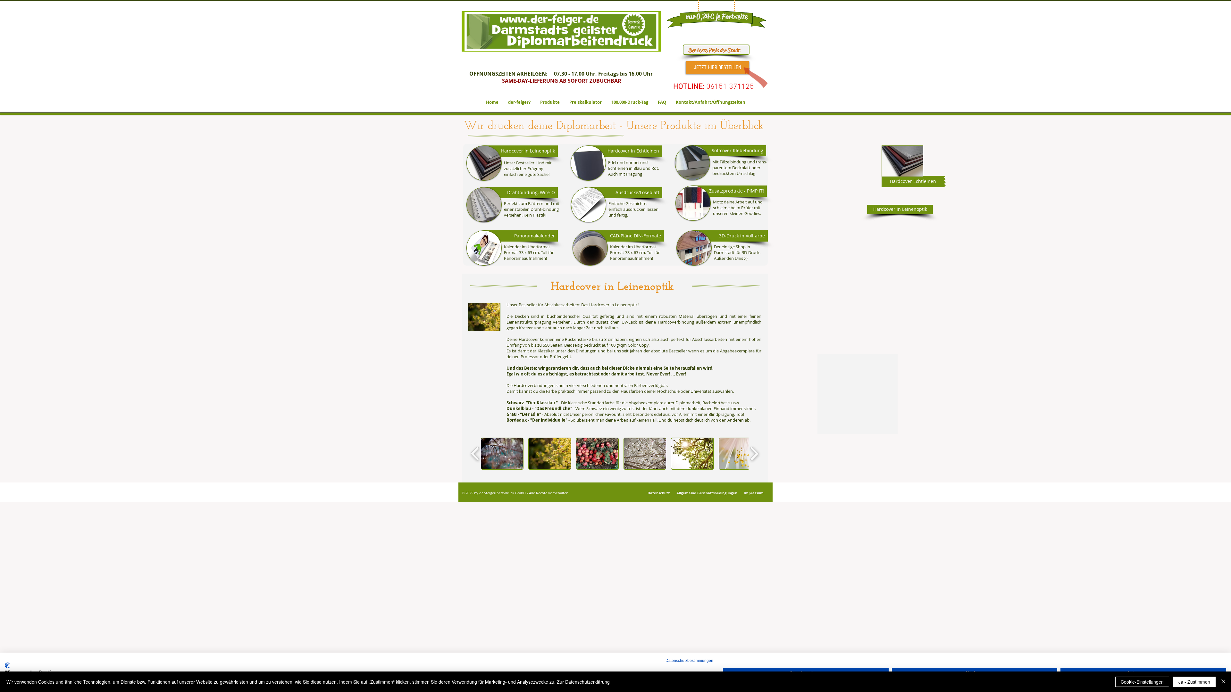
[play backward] (475, 453)
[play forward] (754, 453)
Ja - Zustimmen (1194, 682)
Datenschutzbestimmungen (689, 660)
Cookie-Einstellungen (1142, 682)
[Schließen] (1223, 682)
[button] (521, 192)
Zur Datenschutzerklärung (583, 682)
